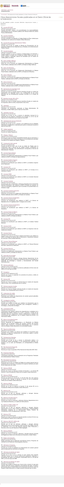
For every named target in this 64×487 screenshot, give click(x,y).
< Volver (61, 17)
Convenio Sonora (7, 233)
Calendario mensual (8, 112)
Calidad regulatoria (8, 129)
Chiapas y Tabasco (8, 135)
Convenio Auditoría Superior (10, 160)
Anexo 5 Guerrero (7, 82)
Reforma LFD (6, 390)
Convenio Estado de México (10, 212)
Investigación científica (9, 300)
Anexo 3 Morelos (7, 74)
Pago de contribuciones (9, 329)
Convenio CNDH (7, 174)
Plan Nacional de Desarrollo (10, 347)
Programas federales (8, 352)
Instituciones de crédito (9, 293)
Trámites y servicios (7, 10)
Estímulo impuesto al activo (10, 286)
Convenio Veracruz (8, 248)
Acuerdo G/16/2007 (8, 35)
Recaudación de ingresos (9, 359)
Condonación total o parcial (10, 143)
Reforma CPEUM (7, 368)
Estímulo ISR (6, 279)
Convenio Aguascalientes (9, 153)
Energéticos (6, 272)
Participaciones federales (9, 337)
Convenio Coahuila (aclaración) (11, 190)
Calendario (6, 105)
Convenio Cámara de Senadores (11, 204)
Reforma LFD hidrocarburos (10, 397)
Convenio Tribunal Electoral (10, 241)
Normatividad (4, 14)
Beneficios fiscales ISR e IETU (10, 98)
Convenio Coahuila (8, 181)
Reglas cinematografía (9, 438)
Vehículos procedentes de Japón (11, 452)
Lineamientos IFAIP (8, 308)
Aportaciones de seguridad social (11, 89)
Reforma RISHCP (7, 431)
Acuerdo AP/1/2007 (8, 27)
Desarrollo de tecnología (9, 255)
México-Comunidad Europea (10, 319)
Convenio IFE (6, 219)
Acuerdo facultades (8, 51)
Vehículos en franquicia (9, 445)
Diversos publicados (8, 265)
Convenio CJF (6, 167)
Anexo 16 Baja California (9, 60)
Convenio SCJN (7, 226)
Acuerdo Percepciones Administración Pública (14, 42)
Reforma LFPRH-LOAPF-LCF (10, 404)
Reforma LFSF (7, 414)
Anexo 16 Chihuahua (8, 67)
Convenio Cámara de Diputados (11, 197)
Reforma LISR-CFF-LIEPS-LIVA (11, 421)
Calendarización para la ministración (12, 121)
